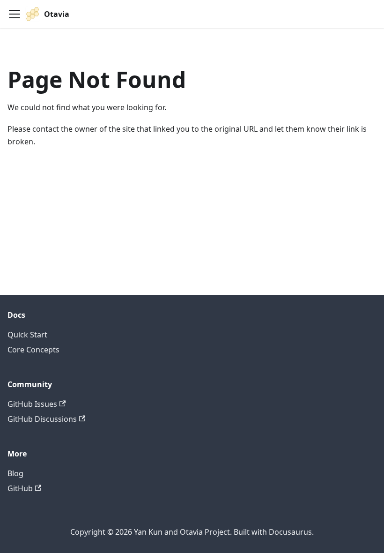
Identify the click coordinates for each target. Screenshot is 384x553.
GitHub (20, 488)
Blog (15, 473)
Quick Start (27, 334)
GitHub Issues (32, 404)
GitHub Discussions (42, 419)
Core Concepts (33, 349)
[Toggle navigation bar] (14, 14)
